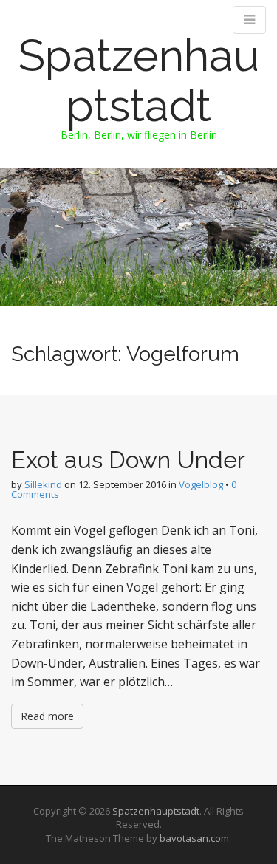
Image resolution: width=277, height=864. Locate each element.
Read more (47, 716)
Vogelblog (201, 484)
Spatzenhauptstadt (138, 80)
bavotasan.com (194, 838)
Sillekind (43, 484)
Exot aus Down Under (128, 459)
